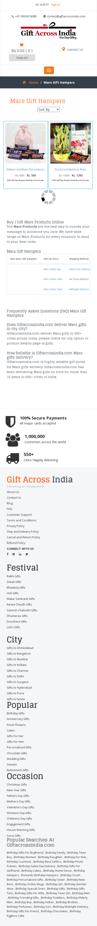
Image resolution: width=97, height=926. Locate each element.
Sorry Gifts (14, 836)
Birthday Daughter (50, 857)
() (22, 50)
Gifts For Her (15, 736)
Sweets (12, 764)
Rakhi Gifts (14, 576)
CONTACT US (75, 49)
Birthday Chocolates (54, 911)
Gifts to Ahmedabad (20, 648)
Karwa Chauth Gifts (19, 604)
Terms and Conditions (22, 520)
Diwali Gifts (14, 582)
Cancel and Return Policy (23, 537)
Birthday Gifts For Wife (29, 893)
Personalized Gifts (19, 747)
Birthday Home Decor (57, 871)
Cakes (11, 730)
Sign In (55, 5)
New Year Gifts (16, 790)
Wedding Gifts (16, 759)
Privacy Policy (15, 526)
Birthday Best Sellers (47, 862)
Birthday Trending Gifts (23, 898)
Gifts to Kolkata (16, 665)
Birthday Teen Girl (58, 893)
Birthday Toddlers (53, 898)
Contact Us (14, 498)
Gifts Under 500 (52, 269)
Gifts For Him (15, 742)
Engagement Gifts (18, 824)
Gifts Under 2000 (53, 289)
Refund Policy (16, 543)
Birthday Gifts (16, 713)
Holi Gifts (13, 593)
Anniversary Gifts (18, 719)
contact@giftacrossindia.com (66, 16)
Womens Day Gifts (19, 813)
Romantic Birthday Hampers (39, 875)
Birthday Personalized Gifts (25, 880)
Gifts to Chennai (17, 671)
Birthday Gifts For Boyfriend (25, 853)
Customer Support (19, 515)
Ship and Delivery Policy (23, 532)
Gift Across (40, 480)
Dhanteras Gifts (17, 616)
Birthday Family (55, 853)
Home (33, 82)
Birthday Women (25, 857)
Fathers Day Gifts (18, 796)
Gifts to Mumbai (17, 659)
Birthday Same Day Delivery (37, 866)
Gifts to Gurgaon (18, 682)
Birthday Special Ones (30, 889)
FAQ (9, 509)
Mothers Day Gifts (19, 801)
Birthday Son (42, 907)
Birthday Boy (23, 902)
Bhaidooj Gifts (16, 587)
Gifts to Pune (15, 693)
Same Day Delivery (79, 269)
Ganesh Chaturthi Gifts (22, 610)
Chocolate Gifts (17, 753)
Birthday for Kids (75, 857)
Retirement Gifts (18, 770)
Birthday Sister (55, 880)
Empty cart (22, 57)
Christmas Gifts (17, 784)
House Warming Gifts (21, 830)
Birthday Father (44, 902)
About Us (13, 492)
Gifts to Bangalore (19, 654)
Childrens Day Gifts (19, 819)
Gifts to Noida (16, 699)
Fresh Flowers (16, 725)
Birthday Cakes (31, 871)
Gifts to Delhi (15, 676)
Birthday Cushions (19, 862)
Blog (10, 503)
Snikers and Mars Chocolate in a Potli (25, 170)
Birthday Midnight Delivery (70, 907)
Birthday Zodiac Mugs (29, 884)
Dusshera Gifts (17, 621)
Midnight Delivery (79, 289)
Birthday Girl (54, 884)
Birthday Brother (67, 902)
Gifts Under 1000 (53, 279)
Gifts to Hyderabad (19, 688)
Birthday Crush (70, 875)
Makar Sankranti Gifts (21, 599)
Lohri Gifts (13, 627)
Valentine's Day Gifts (20, 807)
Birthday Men (81, 893)
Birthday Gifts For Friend (23, 911)
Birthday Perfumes (19, 907)
